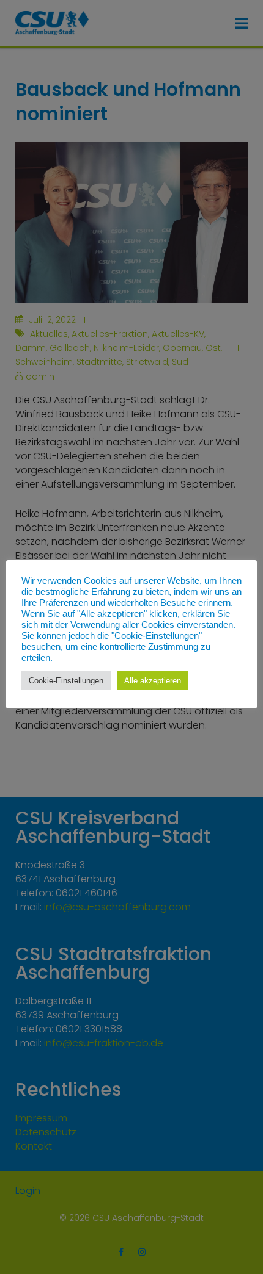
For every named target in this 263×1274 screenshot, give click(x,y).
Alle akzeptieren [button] (152, 680)
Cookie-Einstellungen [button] (66, 680)
